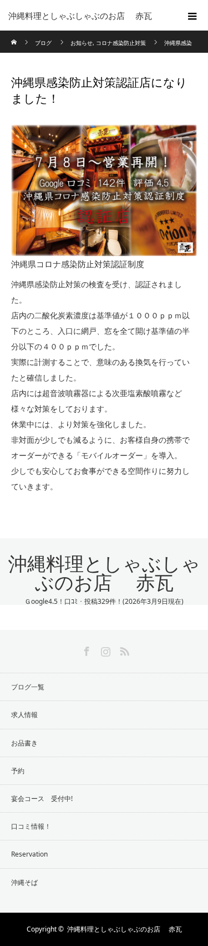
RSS (123, 649)
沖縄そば (24, 882)
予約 (17, 770)
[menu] (192, 15)
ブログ (43, 43)
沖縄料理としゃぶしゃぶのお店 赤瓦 (104, 573)
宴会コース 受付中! (42, 798)
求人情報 (24, 714)
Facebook (85, 649)
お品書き (24, 743)
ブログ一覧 (27, 687)
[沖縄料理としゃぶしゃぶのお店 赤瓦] (87, 15)
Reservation (29, 854)
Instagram (104, 649)
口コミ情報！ (31, 826)
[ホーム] (14, 35)
